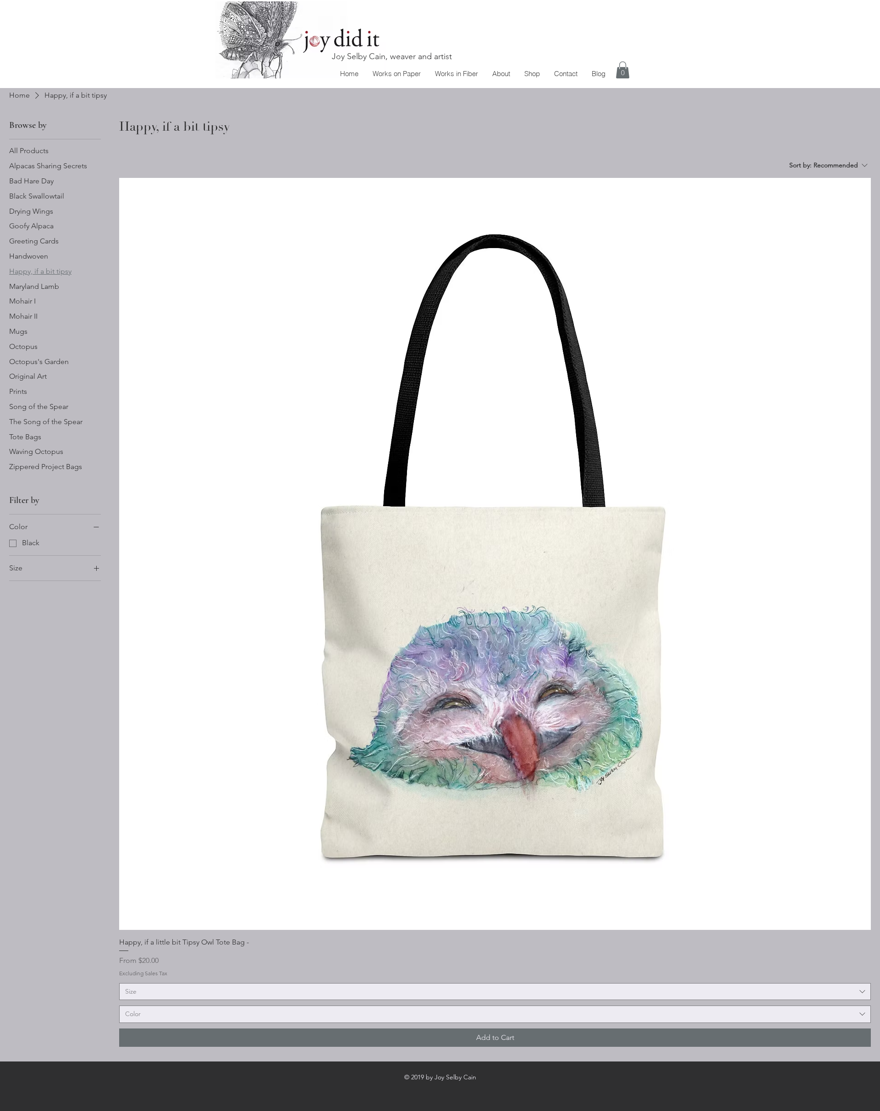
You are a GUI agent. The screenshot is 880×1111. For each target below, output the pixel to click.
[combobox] (495, 991)
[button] (623, 69)
